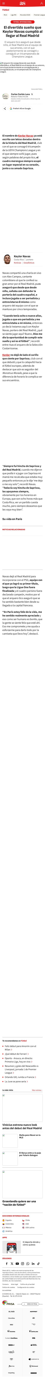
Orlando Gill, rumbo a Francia (19, 1077)
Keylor (6, 355)
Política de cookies (8, 1287)
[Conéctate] (41, 3)
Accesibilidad (6, 1290)
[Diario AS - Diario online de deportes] (22, 3)
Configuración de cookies (25, 1287)
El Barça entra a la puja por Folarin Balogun (30, 1154)
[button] (4, 108)
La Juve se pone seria (15, 1081)
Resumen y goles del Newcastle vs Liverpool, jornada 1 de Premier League (21, 1069)
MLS (5, 15)
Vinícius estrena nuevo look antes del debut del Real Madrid (22, 1126)
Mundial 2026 (25, 15)
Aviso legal (14, 1284)
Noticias (17, 263)
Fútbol (5, 9)
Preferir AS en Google (22, 108)
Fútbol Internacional (22, 22)
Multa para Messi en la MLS (29, 1136)
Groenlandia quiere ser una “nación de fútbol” (19, 1203)
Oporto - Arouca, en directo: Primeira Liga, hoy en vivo (19, 1060)
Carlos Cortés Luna (20, 94)
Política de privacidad (27, 1284)
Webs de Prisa (32, 1304)
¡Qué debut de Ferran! (16, 1054)
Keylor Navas (25, 136)
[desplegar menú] (3, 3)
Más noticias (36, 1090)
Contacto (5, 1284)
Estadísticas (29, 263)
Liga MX (13, 15)
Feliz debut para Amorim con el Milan (20, 1048)
